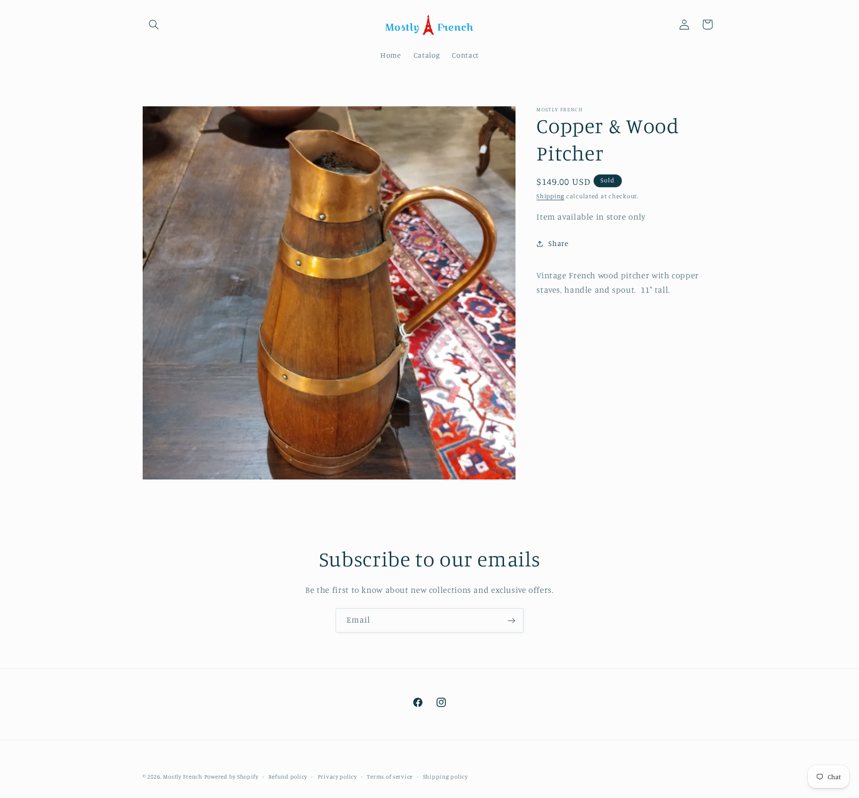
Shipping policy (445, 776)
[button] (154, 24)
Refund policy (287, 776)
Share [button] (558, 243)
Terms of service (390, 776)
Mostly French (182, 776)
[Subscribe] (511, 620)
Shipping (550, 196)
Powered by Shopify (231, 776)
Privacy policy (337, 776)
